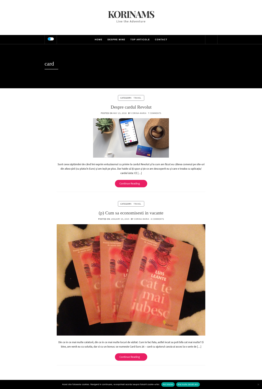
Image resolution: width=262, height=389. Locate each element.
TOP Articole (140, 39)
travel (137, 97)
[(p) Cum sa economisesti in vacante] (131, 279)
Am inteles (168, 384)
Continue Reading (129, 183)
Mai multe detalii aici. (188, 384)
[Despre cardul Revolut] (131, 137)
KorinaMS (131, 14)
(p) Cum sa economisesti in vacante (131, 212)
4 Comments (157, 219)
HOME (98, 39)
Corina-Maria (138, 113)
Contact (161, 39)
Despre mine (116, 39)
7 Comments (154, 113)
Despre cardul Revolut (131, 106)
